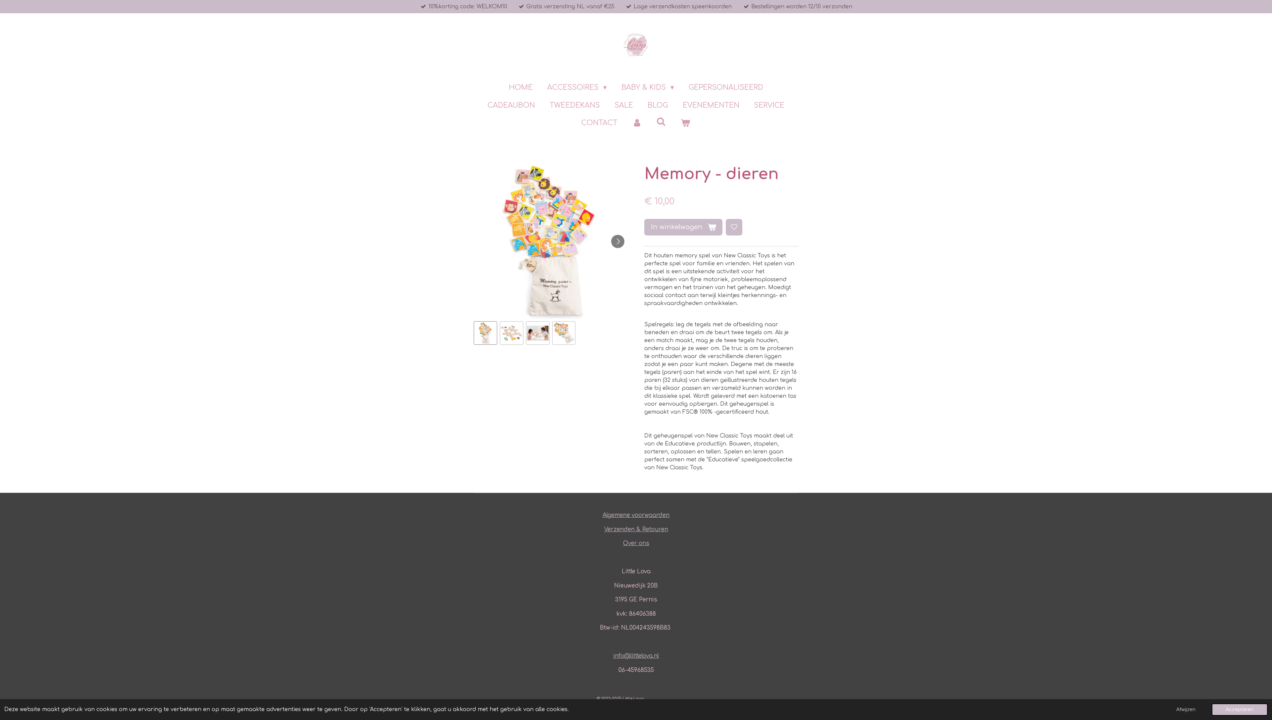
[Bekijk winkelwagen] (685, 123)
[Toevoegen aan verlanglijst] (734, 227)
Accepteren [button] (1240, 709)
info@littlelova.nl (636, 656)
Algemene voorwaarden (636, 515)
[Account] (636, 123)
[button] (485, 333)
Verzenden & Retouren (636, 529)
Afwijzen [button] (1185, 709)
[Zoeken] (661, 122)
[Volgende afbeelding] (617, 241)
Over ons (636, 543)
